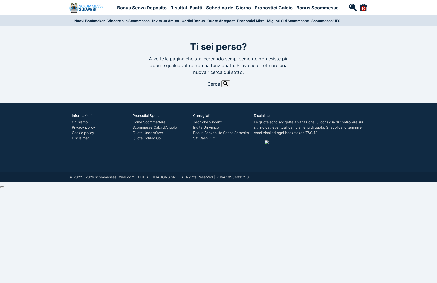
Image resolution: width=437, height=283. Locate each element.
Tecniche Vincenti (207, 122)
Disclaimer (80, 138)
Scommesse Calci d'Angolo (155, 127)
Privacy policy (83, 127)
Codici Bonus (193, 20)
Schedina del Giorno (228, 7)
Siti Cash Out (204, 138)
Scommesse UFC (326, 20)
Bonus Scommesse (317, 7)
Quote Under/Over (148, 132)
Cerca (213, 84)
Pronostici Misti (251, 20)
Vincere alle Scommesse (128, 20)
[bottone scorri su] (2, 187)
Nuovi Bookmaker (89, 20)
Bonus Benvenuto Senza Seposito (221, 132)
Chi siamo (80, 122)
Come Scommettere (149, 122)
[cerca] (352, 7)
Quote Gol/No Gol (147, 138)
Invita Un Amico (206, 127)
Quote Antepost (221, 20)
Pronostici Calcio (274, 7)
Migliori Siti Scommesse (288, 20)
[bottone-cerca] (225, 83)
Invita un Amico (165, 20)
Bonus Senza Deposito (142, 7)
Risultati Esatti (186, 7)
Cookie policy (83, 132)
